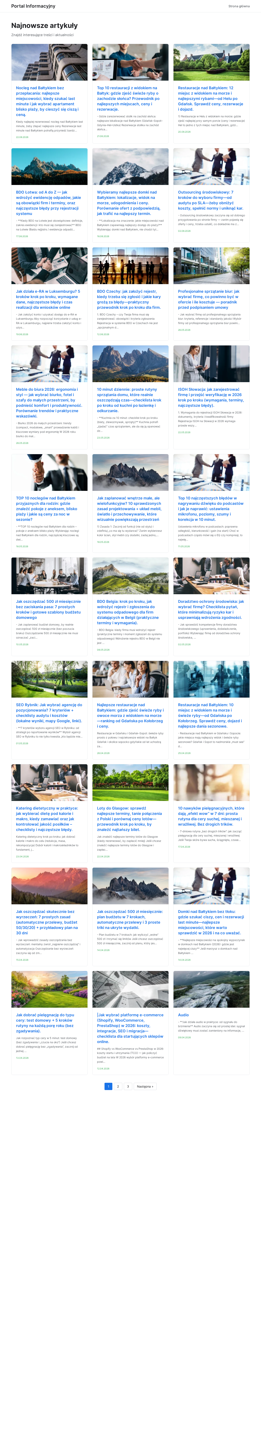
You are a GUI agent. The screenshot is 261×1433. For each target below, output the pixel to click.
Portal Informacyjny (33, 6)
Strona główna (239, 6)
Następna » (145, 1086)
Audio (183, 1015)
